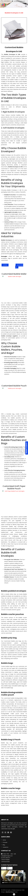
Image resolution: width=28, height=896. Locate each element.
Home (4, 840)
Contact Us (5, 847)
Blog (4, 845)
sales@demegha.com (19, 1)
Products (5, 842)
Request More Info (19, 266)
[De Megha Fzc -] (8, 6)
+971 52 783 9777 (6, 858)
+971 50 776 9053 (5, 859)
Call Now (5, 265)
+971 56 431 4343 (5, 861)
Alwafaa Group (10, 892)
